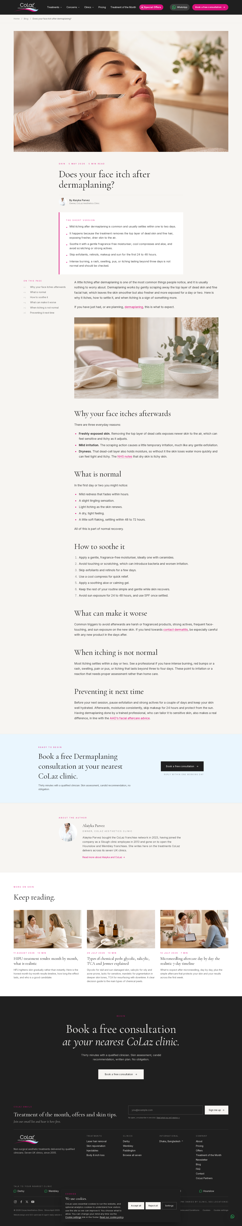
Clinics (87, 7)
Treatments (53, 7)
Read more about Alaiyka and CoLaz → (103, 857)
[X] (27, 1201)
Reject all (153, 1205)
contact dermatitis (175, 629)
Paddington (129, 1150)
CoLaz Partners (204, 1178)
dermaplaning (134, 307)
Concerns (72, 7)
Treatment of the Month (123, 7)
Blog (26, 18)
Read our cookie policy (111, 1217)
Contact (200, 1173)
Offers (199, 1150)
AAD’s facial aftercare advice (130, 718)
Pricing (102, 7)
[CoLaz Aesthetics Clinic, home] (26, 7)
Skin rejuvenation (96, 1145)
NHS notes (124, 456)
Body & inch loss (96, 1155)
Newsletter (202, 1159)
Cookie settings (221, 1210)
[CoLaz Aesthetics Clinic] (48, 1139)
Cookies (206, 1210)
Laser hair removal (97, 1141)
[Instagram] (15, 1201)
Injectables (92, 1150)
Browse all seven (132, 1155)
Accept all (136, 1205)
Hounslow (208, 1191)
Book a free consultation (208, 7)
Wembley (128, 1145)
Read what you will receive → (168, 1118)
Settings (169, 1205)
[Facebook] (21, 1201)
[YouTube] (32, 1201)
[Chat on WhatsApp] (232, 1216)
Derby (126, 1141)
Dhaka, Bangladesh (171, 1141)
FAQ (198, 1169)
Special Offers (152, 7)
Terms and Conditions (189, 1210)
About (199, 1141)
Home (17, 18)
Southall (176, 1191)
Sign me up (216, 1110)
